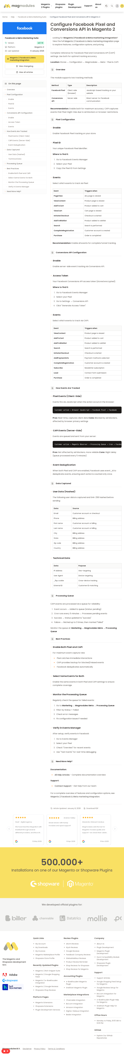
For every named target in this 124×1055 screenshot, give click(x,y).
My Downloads (41, 947)
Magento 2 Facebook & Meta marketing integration (23, 58)
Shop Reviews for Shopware (77, 965)
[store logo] (19, 6)
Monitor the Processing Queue (21, 182)
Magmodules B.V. (11, 1048)
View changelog (26, 66)
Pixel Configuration (15, 94)
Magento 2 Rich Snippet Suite (47, 971)
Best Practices (13, 168)
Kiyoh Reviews (72, 947)
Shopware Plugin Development (104, 964)
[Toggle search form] (112, 6)
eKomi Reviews (72, 944)
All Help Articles (62, 774)
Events (11, 108)
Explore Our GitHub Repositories (104, 1036)
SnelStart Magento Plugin (76, 987)
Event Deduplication (16, 145)
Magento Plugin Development (103, 952)
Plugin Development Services (47, 1010)
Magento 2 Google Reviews (46, 986)
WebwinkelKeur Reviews (76, 958)
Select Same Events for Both (20, 178)
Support (88, 5)
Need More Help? (14, 191)
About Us (100, 944)
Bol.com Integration (74, 1004)
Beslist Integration (73, 1014)
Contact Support (63, 786)
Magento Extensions (43, 1002)
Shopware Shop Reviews (45, 990)
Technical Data (14, 159)
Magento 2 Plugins (45, 6)
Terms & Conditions (56, 1049)
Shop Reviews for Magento (77, 969)
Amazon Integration (74, 1007)
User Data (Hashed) (16, 154)
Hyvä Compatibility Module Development (108, 958)
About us (98, 6)
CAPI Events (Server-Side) (19, 140)
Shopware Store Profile (44, 958)
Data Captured (13, 149)
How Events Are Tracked (17, 131)
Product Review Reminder (77, 962)
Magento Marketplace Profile (47, 954)
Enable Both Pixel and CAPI (19, 173)
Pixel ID (11, 104)
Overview (11, 89)
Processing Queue (14, 163)
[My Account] (117, 6)
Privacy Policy (39, 1049)
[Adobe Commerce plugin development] (10, 975)
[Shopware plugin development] (10, 980)
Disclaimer (27, 1049)
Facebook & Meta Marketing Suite (32, 17)
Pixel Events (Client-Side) (19, 136)
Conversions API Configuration (19, 113)
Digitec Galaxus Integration (77, 1011)
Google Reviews (72, 951)
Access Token (14, 122)
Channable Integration (75, 1000)
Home (5, 17)
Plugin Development (74, 6)
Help (13, 17)
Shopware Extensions (44, 1006)
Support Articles (103, 978)
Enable (11, 99)
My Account (40, 944)
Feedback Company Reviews (78, 954)
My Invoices (40, 951)
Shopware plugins (60, 6)
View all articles (26, 72)
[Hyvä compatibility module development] (13, 987)
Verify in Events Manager (18, 186)
